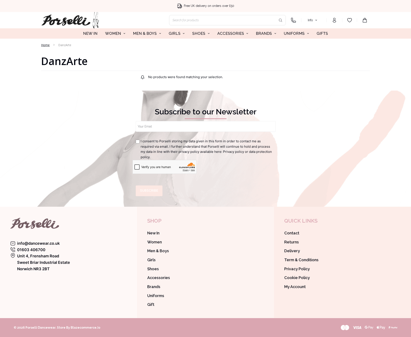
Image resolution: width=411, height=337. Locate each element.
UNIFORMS (294, 33)
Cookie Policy (297, 277)
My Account (295, 286)
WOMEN (113, 33)
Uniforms (155, 295)
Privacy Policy (297, 269)
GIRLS (174, 33)
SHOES (198, 33)
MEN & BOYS (145, 33)
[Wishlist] (349, 20)
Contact (291, 233)
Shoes (153, 269)
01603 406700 (31, 249)
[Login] (334, 20)
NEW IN (90, 33)
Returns (291, 242)
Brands (153, 286)
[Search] (280, 20)
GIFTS (322, 33)
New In (153, 233)
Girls (151, 260)
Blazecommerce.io (85, 327)
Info (310, 20)
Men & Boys (158, 251)
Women (154, 242)
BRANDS (264, 33)
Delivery (292, 251)
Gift (150, 304)
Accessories (158, 277)
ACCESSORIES (230, 33)
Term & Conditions (301, 260)
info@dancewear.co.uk (38, 243)
